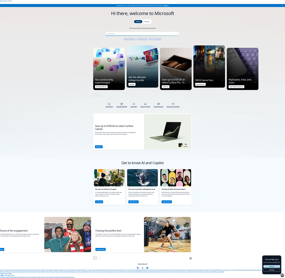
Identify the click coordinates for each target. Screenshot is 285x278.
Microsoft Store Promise (152, 270)
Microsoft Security (11, 272)
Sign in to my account (155, 39)
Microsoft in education (175, 270)
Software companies (148, 272)
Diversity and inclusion (204, 272)
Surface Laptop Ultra (20, 270)
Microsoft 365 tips (142, 39)
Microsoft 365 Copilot (60, 272)
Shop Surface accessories (236, 86)
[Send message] (177, 33)
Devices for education (187, 270)
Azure (76, 272)
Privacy (30, 277)
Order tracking (131, 270)
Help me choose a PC (129, 39)
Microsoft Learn (93, 272)
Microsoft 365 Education (216, 270)
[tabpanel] (142, 90)
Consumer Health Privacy (6, 277)
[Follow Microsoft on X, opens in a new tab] (142, 268)
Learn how (99, 202)
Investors (195, 272)
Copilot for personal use (60, 270)
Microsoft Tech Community (123, 272)
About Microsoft (169, 272)
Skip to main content (6, 1)
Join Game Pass (200, 84)
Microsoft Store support (115, 270)
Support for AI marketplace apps (106, 272)
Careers (163, 272)
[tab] (138, 21)
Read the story (133, 202)
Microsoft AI (3, 272)
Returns (124, 270)
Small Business (71, 272)
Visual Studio (157, 272)
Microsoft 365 (28, 272)
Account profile (95, 270)
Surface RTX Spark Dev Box (33, 270)
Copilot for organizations (47, 270)
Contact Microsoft (23, 277)
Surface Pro (3, 270)
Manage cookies (36, 277)
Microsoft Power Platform (39, 272)
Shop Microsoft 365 (101, 86)
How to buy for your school (230, 270)
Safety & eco (58, 277)
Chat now (271, 266)
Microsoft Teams (50, 272)
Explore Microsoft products (74, 270)
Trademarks (51, 277)
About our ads (70, 277)
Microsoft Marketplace (136, 272)
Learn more (100, 249)
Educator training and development (247, 270)
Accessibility (214, 272)
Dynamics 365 (20, 272)
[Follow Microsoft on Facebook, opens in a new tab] (138, 268)
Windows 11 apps (86, 270)
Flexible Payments (164, 270)
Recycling (64, 277)
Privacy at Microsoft (188, 272)
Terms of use (44, 277)
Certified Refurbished (140, 270)
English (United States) (6, 273)
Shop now (166, 5)
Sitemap (16, 277)
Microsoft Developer (83, 272)
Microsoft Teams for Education (201, 270)
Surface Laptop (10, 270)
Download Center (104, 270)
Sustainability (220, 272)
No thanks (271, 270)
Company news (178, 272)
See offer (132, 84)
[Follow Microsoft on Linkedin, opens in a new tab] (147, 268)
